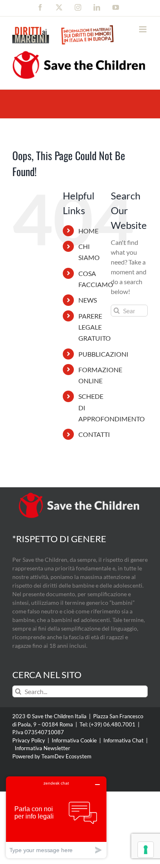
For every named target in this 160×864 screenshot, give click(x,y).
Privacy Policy (28, 740)
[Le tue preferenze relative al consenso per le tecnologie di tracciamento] (145, 849)
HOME (88, 231)
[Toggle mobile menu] (143, 29)
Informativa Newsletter (42, 748)
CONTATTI (94, 434)
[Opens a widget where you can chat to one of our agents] (56, 817)
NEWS (87, 300)
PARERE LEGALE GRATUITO (94, 327)
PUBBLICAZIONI (103, 354)
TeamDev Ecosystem (66, 756)
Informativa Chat (123, 740)
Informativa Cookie (74, 740)
